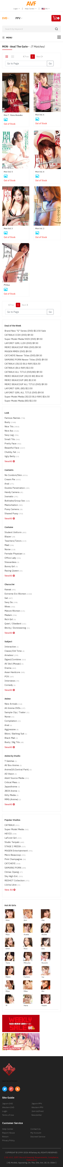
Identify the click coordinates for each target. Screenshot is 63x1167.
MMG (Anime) (13, 799)
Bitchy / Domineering (17, 627)
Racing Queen (14, 570)
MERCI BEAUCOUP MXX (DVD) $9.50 (23, 347)
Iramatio (11, 496)
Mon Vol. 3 (8, 228)
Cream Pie (13, 479)
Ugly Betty (12, 456)
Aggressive (11, 729)
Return (5, 1136)
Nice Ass (12, 430)
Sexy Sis (11, 602)
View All (9, 889)
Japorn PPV (37, 1103)
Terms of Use (8, 1115)
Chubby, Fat (12, 452)
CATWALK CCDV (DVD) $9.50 (19, 334)
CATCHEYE (12, 863)
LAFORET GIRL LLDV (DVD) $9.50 (21, 343)
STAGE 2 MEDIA (15, 846)
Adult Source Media (17, 778)
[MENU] (59, 37)
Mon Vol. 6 (39, 114)
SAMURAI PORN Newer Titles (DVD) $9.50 (26, 359)
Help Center (30, 8)
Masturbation (14, 505)
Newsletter (37, 1115)
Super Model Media (17, 829)
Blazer (10, 536)
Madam (11, 615)
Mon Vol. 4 (39, 171)
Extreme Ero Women (18, 593)
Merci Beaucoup (15, 854)
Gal (9, 598)
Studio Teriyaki (14, 842)
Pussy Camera (14, 509)
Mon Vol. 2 (39, 228)
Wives (10, 606)
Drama (10, 668)
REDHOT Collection (17, 880)
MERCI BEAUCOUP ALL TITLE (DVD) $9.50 (26, 384)
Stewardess (12, 562)
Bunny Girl (11, 566)
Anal (9, 483)
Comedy (10, 685)
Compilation (13, 720)
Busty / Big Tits (14, 742)
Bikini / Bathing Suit (16, 733)
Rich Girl (10, 619)
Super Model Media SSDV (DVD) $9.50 (23, 339)
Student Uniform (15, 532)
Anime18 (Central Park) (18, 769)
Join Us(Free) (38, 1111)
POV (9, 676)
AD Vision (11, 773)
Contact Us (35, 1129)
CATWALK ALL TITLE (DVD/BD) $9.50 (23, 372)
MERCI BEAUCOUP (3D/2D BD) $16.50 (24, 376)
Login (15, 8)
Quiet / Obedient (15, 623)
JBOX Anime (12, 790)
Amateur (11, 655)
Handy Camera (14, 492)
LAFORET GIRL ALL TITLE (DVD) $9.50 (24, 392)
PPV (18, 18)
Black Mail (11, 738)
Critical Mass (12, 782)
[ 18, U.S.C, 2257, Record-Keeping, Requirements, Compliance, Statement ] (31, 1158)
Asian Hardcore (15, 672)
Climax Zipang (14, 872)
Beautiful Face (15, 447)
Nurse (10, 549)
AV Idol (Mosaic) (14, 663)
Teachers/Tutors (15, 540)
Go (50, 63)
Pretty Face (13, 443)
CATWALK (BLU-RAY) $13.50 (19, 367)
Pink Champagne (15, 859)
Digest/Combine (15, 659)
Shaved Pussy (14, 513)
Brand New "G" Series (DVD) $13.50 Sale (25, 330)
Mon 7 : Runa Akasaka (13, 115)
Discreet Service (37, 1136)
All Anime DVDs (15, 708)
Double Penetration (17, 487)
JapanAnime (12, 786)
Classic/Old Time (14, 650)
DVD (4, 18)
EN (46, 8)
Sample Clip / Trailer (17, 712)
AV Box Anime (13, 765)
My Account (35, 1132)
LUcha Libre (12, 884)
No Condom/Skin (16, 475)
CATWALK (12, 825)
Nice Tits (12, 426)
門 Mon (7, 285)
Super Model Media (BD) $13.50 (20, 400)
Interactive (12, 646)
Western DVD (8, 1107)
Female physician (15, 553)
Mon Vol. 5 (8, 171)
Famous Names (15, 418)
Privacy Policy (8, 1140)
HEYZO (11, 833)
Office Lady (13, 557)
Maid (9, 545)
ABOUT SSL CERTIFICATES (9, 1081)
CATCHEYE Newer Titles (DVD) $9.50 (23, 355)
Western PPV (37, 1107)
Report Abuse (8, 1132)
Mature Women (15, 610)
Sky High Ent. (14, 876)
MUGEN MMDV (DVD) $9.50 (18, 351)
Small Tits (12, 439)
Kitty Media (11, 795)
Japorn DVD (7, 1103)
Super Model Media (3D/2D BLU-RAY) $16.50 (27, 396)
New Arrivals (13, 703)
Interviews (12, 680)
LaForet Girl (13, 837)
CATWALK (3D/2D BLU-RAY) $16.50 (22, 363)
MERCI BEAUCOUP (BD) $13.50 (20, 380)
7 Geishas (11, 761)
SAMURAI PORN (15, 867)
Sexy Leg (12, 435)
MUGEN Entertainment (19, 850)
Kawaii (10, 589)
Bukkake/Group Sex (17, 500)
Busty (10, 422)
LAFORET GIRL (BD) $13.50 (19, 388)
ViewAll (9, 461)
